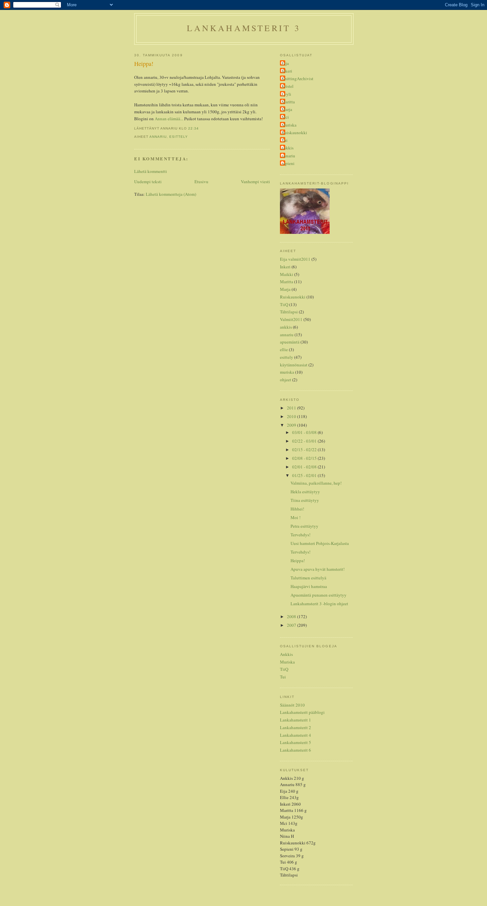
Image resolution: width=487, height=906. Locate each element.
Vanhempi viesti (255, 182)
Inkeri (287, 71)
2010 (292, 416)
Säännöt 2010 (292, 705)
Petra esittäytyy (304, 526)
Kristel (288, 86)
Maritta (288, 102)
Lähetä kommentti (150, 171)
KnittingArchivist (297, 78)
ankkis (288, 148)
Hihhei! (297, 509)
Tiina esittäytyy (305, 500)
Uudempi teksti (148, 182)
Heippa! (143, 64)
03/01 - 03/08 (305, 432)
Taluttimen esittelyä (308, 578)
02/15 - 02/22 (305, 450)
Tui (285, 140)
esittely (178, 136)
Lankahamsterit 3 (243, 27)
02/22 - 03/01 (305, 441)
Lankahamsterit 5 (295, 742)
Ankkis (286, 654)
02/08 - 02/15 (305, 458)
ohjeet (285, 380)
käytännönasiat (293, 365)
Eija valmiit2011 (295, 259)
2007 (292, 625)
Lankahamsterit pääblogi (302, 712)
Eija (285, 63)
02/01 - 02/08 (305, 467)
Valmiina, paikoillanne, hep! (316, 483)
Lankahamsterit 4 (295, 735)
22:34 (193, 128)
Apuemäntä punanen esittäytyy (319, 595)
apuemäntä (289, 342)
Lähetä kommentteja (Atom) (171, 194)
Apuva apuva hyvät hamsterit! (318, 569)
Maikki (286, 274)
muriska (287, 372)
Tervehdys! (300, 535)
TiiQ (284, 304)
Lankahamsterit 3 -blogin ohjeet (319, 604)
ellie (284, 349)
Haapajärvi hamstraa (309, 586)
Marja (287, 109)
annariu (158, 136)
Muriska (289, 125)
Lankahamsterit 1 (295, 720)
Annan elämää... (169, 119)
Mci (285, 117)
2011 (292, 408)
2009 (292, 425)
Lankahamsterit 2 (295, 727)
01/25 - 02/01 (305, 475)
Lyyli (286, 94)
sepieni (288, 163)
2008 (292, 616)
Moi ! (295, 517)
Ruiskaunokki (294, 132)
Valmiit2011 (291, 319)
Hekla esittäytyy (305, 492)
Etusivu (201, 182)
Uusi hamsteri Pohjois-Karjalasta (320, 543)
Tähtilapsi (289, 312)
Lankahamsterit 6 (295, 750)
